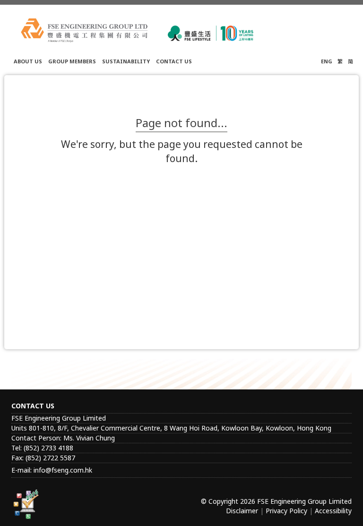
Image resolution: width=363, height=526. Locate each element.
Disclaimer (242, 510)
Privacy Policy (286, 510)
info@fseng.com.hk (63, 470)
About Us (28, 61)
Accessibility (333, 510)
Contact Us (174, 61)
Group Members (72, 61)
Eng (326, 61)
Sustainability (126, 61)
